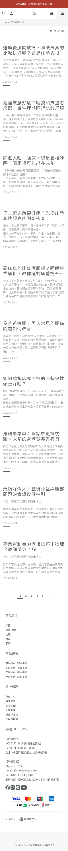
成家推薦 (22, 676)
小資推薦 (22, 667)
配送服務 (10, 710)
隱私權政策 (11, 714)
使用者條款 (11, 719)
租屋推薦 (22, 672)
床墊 (8, 625)
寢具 (8, 639)
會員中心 (10, 696)
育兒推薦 (10, 663)
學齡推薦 (10, 676)
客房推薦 (22, 663)
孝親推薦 (10, 672)
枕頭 (8, 634)
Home (7, 22)
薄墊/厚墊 (11, 630)
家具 (8, 643)
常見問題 (10, 701)
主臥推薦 (10, 667)
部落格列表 (18, 22)
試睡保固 (10, 705)
